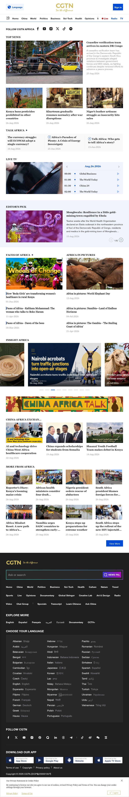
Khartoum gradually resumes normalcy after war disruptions (64, 115)
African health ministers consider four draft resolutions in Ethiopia (48, 491)
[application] (34, 178)
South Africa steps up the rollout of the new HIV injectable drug (108, 526)
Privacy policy (43, 767)
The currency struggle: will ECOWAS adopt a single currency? (22, 140)
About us (57, 767)
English (10, 622)
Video (9, 604)
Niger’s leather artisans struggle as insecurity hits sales (103, 115)
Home (15, 18)
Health (78, 18)
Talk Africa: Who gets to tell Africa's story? (104, 140)
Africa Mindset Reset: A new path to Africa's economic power (17, 526)
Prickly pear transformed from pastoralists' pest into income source (64, 376)
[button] (74, 106)
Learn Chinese (73, 604)
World (33, 18)
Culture (92, 587)
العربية (49, 622)
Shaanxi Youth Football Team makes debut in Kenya (105, 448)
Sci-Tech (67, 18)
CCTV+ (91, 622)
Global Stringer (67, 595)
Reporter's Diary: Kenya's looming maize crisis (17, 491)
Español (23, 622)
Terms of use (12, 767)
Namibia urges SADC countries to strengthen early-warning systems (47, 526)
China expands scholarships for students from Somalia (64, 448)
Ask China (90, 604)
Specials (42, 604)
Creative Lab (85, 595)
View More (114, 543)
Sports (9, 595)
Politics (44, 18)
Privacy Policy (12, 793)
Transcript (56, 604)
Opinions (89, 18)
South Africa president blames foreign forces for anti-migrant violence (107, 491)
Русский (60, 622)
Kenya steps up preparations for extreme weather (76, 526)
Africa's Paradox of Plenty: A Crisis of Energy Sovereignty (64, 140)
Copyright (27, 767)
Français (36, 622)
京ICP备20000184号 (41, 774)
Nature (104, 587)
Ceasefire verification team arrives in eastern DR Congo (105, 44)
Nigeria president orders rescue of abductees (77, 491)
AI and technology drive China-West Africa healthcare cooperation (21, 450)
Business (55, 18)
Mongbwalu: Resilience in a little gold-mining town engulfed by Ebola (91, 214)
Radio (114, 18)
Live (105, 18)
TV (121, 18)
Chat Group (23, 604)
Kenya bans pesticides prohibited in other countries (20, 115)
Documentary (47, 595)
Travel (115, 587)
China (24, 18)
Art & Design (103, 595)
